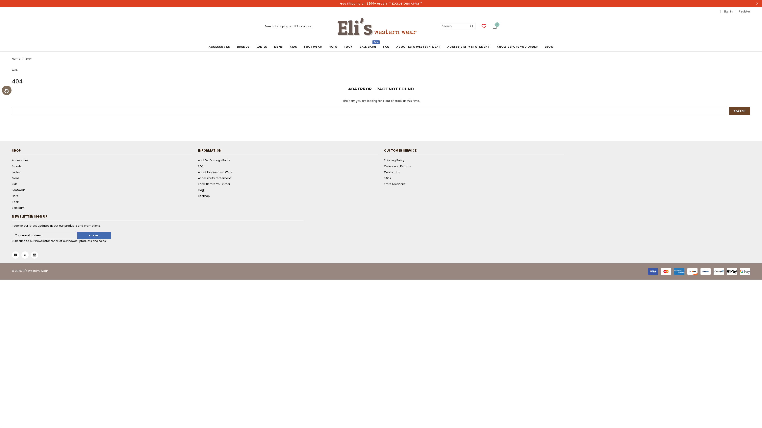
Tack (348, 47)
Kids (293, 47)
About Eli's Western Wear (215, 172)
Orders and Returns (397, 166)
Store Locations (394, 184)
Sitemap (204, 196)
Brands (243, 47)
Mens (278, 47)
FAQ (201, 166)
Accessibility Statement (214, 178)
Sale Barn (368, 47)
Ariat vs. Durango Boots (214, 160)
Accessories (219, 47)
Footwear (313, 47)
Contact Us (392, 172)
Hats (333, 47)
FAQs (387, 178)
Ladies (262, 47)
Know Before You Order (214, 184)
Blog (201, 190)
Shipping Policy (394, 160)
